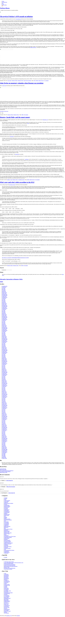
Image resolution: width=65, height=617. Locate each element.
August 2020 (4, 331)
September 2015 (4, 385)
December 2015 (4, 382)
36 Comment (26, 114)
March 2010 (4, 446)
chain (28, 123)
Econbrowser (6, 582)
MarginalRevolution (7, 598)
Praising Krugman (7, 540)
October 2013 (4, 406)
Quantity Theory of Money (8, 542)
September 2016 (4, 374)
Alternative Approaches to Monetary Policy (11, 279)
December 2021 (4, 316)
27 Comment (46, 80)
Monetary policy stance (8, 532)
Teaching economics (7, 548)
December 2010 (4, 438)
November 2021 (4, 317)
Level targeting (6, 523)
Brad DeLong (6, 578)
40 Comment (26, 265)
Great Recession (6, 512)
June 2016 (3, 377)
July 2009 (3, 453)
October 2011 (4, 428)
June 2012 (3, 421)
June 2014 (3, 399)
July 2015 (3, 387)
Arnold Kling (6, 574)
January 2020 (4, 337)
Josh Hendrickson (7, 593)
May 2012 (3, 422)
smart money (17, 154)
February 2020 (4, 336)
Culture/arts (6, 502)
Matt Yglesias (6, 599)
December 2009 (4, 449)
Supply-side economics (27, 80)
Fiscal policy (10, 80)
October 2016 (4, 373)
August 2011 (4, 430)
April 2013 (4, 412)
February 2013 (4, 414)
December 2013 (4, 404)
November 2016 (4, 372)
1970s (35, 80)
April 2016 (4, 379)
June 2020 (3, 333)
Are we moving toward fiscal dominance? (6, 470)
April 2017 (4, 368)
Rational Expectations (7, 543)
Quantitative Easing (21, 179)
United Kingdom (6, 552)
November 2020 (4, 328)
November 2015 (4, 383)
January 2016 (4, 381)
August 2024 (4, 287)
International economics (8, 519)
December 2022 (4, 305)
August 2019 (4, 342)
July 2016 (3, 376)
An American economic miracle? (5, 471)
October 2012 (4, 417)
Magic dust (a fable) (3, 469)
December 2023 (4, 294)
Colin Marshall (6, 580)
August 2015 (4, 386)
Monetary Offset (6, 567)
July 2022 (3, 310)
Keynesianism (6, 521)
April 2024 (4, 290)
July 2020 (3, 332)
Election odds (6, 588)
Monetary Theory (7, 533)
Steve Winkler (6, 610)
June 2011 (3, 432)
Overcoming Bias (7, 605)
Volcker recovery (41, 80)
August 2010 (4, 441)
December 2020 (4, 327)
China (5, 499)
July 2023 (3, 299)
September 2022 (4, 308)
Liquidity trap (6, 525)
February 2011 (4, 436)
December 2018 (4, 349)
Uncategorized (6, 551)
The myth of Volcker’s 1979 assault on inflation (16, 16)
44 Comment (37, 179)
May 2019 (3, 345)
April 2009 (4, 456)
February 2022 (4, 314)
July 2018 (3, 354)
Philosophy (6, 539)
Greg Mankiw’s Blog (7, 590)
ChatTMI (5, 557)
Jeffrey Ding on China (3, 472)
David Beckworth (7, 581)
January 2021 (4, 326)
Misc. (5, 528)
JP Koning (5, 594)
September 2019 (4, 341)
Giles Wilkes (6, 589)
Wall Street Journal (12, 184)
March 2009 (4, 457)
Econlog (5, 583)
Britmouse (5, 579)
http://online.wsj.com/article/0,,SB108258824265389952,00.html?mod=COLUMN (15, 257)
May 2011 (3, 433)
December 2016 (4, 371)
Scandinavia (6, 544)
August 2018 (4, 353)
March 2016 (4, 380)
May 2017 (3, 367)
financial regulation (7, 506)
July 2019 (3, 343)
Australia (5, 498)
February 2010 (4, 447)
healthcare (5, 513)
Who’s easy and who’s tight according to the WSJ (17, 182)
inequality (5, 517)
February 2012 (4, 425)
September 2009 (4, 451)
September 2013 (4, 407)
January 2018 (4, 359)
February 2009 (4, 458)
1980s (37, 80)
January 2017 (4, 370)
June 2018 (3, 355)
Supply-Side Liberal (7, 611)
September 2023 (4, 297)
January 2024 (4, 293)
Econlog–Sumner (7, 584)
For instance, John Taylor (4, 111)
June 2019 (3, 344)
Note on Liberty (6, 603)
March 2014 (4, 402)
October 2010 (4, 439)
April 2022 (4, 312)
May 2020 (3, 334)
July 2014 (3, 398)
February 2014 (4, 403)
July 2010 (3, 442)
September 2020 (4, 330)
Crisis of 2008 (6, 501)
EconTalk (5, 586)
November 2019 (4, 339)
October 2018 (4, 351)
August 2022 (4, 309)
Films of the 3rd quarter (11, 486)
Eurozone (5, 504)
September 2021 (4, 319)
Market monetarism (7, 526)
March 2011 (4, 435)
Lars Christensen (6, 596)
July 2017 (3, 365)
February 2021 (4, 325)
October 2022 (4, 307)
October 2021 (4, 318)
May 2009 (3, 455)
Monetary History (15, 80)
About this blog (4, 2)
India (5, 516)
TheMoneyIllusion (5, 8)
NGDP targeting (6, 538)
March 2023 (4, 302)
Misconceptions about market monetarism (10, 566)
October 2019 (4, 340)
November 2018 (4, 350)
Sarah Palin (12, 136)
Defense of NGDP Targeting (8, 563)
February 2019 (4, 347)
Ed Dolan (5, 587)
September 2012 (4, 418)
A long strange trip (3, 468)
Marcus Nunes (6, 597)
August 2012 (4, 419)
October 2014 (4, 395)
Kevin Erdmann (6, 595)
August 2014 (4, 397)
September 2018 (4, 352)
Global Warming (6, 509)
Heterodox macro (7, 514)
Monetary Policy (20, 80)
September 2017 (4, 363)
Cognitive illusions (7, 500)
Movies (5, 534)
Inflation (8, 179)
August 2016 (4, 375)
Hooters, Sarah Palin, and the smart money (15, 117)
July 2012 (3, 420)
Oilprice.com (6, 604)
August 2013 (4, 408)
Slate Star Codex (6, 607)
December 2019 (4, 338)
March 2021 (4, 324)
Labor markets (6, 522)
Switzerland (6, 547)
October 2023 (4, 296)
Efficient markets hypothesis (8, 503)
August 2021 (4, 320)
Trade (5, 549)
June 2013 (3, 410)
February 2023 (4, 303)
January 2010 (4, 448)
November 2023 (4, 295)
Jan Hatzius (26, 159)
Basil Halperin (6, 575)
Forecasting (6, 508)
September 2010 (4, 440)
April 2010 (4, 445)
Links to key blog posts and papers (9, 565)
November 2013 (4, 405)
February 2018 (4, 358)
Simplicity (18, 615)
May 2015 (3, 389)
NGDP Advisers (6, 601)
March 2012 (4, 424)
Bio (2, 3)
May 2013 (3, 411)
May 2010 (3, 444)
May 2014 (3, 400)
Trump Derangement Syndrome (9, 550)
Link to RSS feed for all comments (9, 564)
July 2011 (3, 431)
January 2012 (4, 426)
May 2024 (3, 289)
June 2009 (3, 454)
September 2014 (4, 396)
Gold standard (6, 510)
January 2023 (4, 304)
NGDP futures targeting (8, 537)
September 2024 (4, 286)
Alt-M (5, 573)
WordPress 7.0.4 (9, 615)
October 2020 (4, 329)
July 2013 (3, 409)
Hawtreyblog (6, 591)
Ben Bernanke (6, 576)
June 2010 (3, 443)
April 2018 (4, 357)
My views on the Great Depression (9, 568)
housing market (6, 515)
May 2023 (3, 300)
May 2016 (3, 378)
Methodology (6, 527)
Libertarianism (6, 524)
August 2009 (4, 452)
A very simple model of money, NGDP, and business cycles (13, 562)
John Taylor (4, 85)
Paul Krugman (6, 606)
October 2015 (4, 384)
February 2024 (4, 292)
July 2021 (3, 321)
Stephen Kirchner (7, 609)
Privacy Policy (4, 4)
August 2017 (4, 364)
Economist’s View (7, 585)
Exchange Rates (6, 505)
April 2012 (4, 423)
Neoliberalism (6, 535)
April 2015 (4, 390)
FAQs (1, 281)
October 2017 (4, 362)
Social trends (6, 545)
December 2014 (4, 393)
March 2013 (4, 413)
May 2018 (3, 356)
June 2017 (3, 366)
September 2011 (4, 429)
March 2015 (4, 391)
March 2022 (4, 313)
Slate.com (5, 608)
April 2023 (4, 301)
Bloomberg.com (45, 119)
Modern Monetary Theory (8, 529)
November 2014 (4, 394)
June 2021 (3, 322)
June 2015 (3, 388)
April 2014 (4, 401)
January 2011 (4, 437)
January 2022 (4, 315)
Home (3, 1)
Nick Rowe (6, 602)
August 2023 (4, 298)
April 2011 (3, 434)
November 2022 (4, 306)
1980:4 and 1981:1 (33, 47)
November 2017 (4, 361)
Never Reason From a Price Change (10, 536)
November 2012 (4, 416)
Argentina (5, 497)
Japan (11, 179)
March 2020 (4, 335)
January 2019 (4, 348)
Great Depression (7, 511)
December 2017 (4, 360)
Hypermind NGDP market (8, 592)
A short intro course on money (9, 561)
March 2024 (4, 291)
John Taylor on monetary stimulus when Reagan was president (21, 83)
